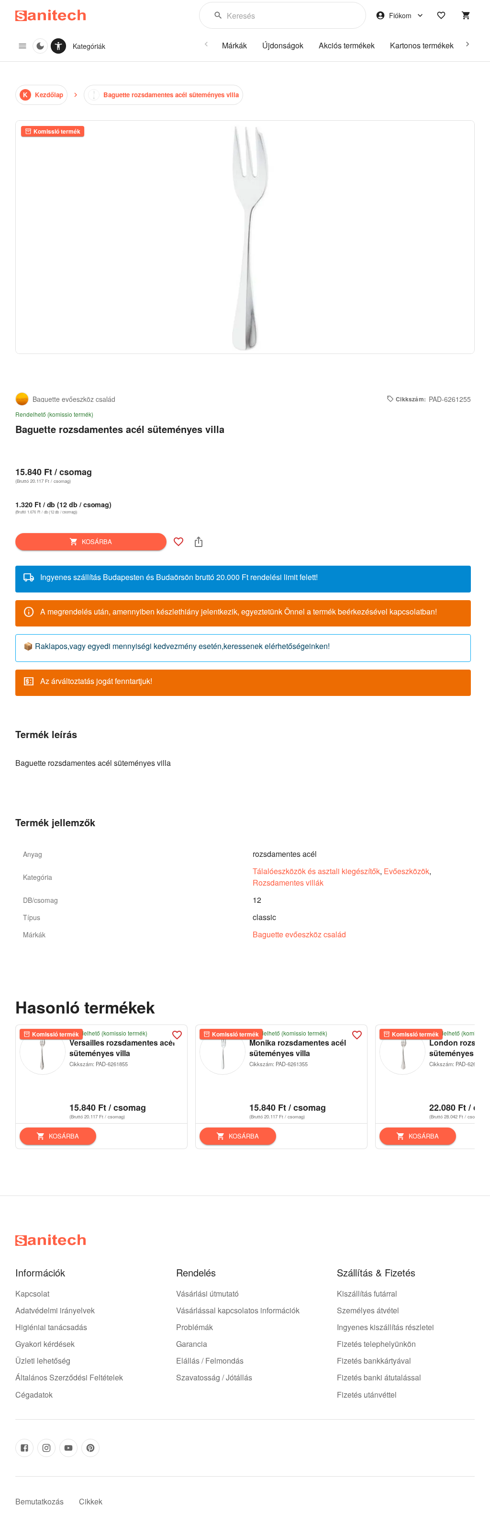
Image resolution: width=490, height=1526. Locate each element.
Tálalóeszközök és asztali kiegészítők (316, 871)
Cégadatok (34, 1394)
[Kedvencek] (441, 15)
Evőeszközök (406, 871)
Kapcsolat (32, 1293)
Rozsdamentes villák (288, 882)
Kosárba (97, 541)
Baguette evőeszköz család (299, 934)
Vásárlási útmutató (207, 1293)
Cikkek (90, 1501)
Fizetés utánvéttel (367, 1394)
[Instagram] (46, 1448)
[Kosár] (466, 15)
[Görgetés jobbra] (467, 44)
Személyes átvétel (368, 1310)
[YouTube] (68, 1448)
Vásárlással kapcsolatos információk (238, 1310)
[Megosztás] (198, 541)
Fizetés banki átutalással (379, 1377)
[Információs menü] (22, 46)
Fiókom (400, 15)
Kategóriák (89, 46)
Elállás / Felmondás (210, 1360)
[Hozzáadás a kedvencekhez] (178, 541)
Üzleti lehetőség (42, 1360)
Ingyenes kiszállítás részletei (385, 1326)
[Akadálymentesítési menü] (58, 46)
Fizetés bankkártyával (374, 1360)
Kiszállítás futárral (367, 1293)
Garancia (191, 1343)
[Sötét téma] (40, 46)
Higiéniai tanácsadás (51, 1326)
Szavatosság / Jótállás (214, 1377)
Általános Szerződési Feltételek (69, 1377)
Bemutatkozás (39, 1501)
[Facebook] (24, 1448)
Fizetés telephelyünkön (376, 1343)
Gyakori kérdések (45, 1343)
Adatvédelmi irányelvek (55, 1310)
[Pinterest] (90, 1448)
